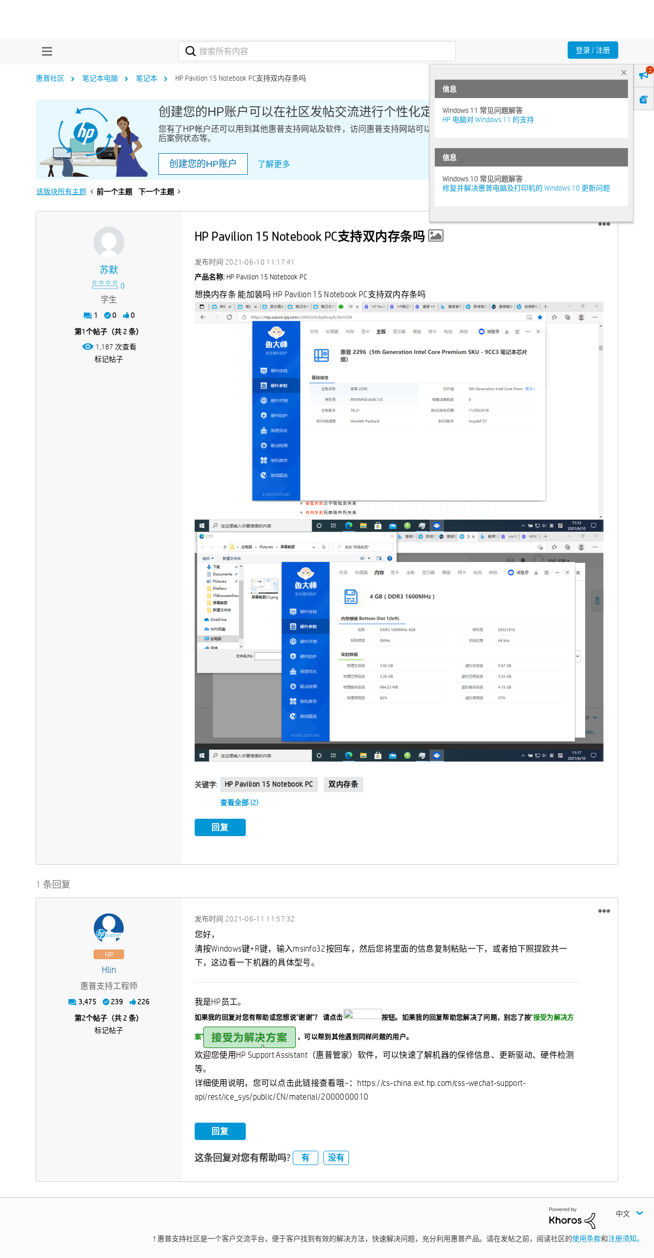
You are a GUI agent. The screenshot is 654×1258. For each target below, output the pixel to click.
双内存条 (343, 784)
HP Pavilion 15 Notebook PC (269, 784)
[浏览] (44, 51)
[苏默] (109, 242)
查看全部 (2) (239, 802)
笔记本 (146, 78)
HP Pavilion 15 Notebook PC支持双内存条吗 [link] (240, 78)
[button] (604, 224)
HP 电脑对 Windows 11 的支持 (488, 119)
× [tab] (624, 72)
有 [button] (305, 1157)
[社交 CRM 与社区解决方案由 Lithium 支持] (572, 1217)
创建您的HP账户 (203, 164)
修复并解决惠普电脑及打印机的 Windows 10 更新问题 (526, 188)
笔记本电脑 (100, 78)
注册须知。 (626, 1238)
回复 (220, 827)
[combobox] (317, 51)
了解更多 (274, 164)
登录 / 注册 (593, 50)
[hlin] (109, 928)
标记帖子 (109, 359)
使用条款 (586, 1238)
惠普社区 (50, 78)
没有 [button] (336, 1157)
